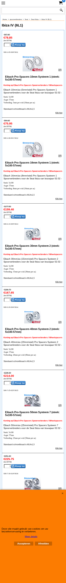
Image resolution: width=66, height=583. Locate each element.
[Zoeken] (61, 10)
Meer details (31, 536)
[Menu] (3, 3)
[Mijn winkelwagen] (60, 3)
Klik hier (58, 113)
